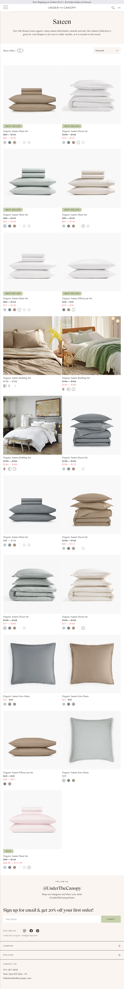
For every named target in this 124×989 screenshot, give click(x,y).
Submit (111, 919)
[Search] (113, 7)
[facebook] (31, 930)
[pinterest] (37, 930)
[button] (107, 50)
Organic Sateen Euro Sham (16, 696)
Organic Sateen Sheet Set (15, 131)
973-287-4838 (10, 970)
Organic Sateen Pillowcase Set (77, 299)
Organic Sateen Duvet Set (75, 131)
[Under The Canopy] (62, 8)
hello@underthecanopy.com (17, 978)
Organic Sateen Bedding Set (17, 378)
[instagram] (24, 930)
